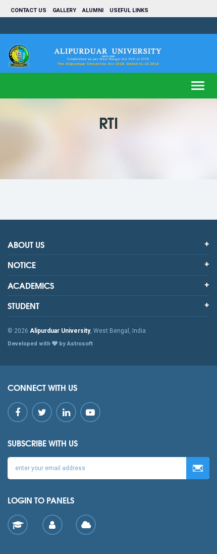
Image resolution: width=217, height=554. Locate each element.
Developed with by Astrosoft (50, 343)
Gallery (64, 10)
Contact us (28, 10)
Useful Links (130, 10)
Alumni (92, 10)
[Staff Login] (52, 525)
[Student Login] (18, 525)
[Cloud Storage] (86, 525)
